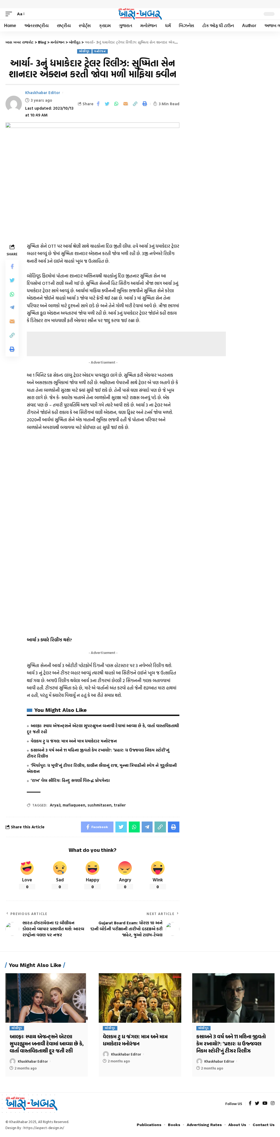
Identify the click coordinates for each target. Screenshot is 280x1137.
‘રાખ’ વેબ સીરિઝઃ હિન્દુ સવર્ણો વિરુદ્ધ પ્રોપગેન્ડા (70, 780)
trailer (120, 805)
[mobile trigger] (10, 13)
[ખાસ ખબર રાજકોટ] (140, 14)
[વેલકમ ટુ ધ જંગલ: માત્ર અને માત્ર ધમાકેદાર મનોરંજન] (140, 998)
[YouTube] (264, 1103)
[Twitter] (257, 1103)
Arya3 (55, 805)
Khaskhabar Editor (42, 92)
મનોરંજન (100, 51)
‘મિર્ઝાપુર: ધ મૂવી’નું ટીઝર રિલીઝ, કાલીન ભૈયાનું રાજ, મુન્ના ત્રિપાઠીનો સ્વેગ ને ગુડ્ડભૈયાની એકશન (102, 768)
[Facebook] (250, 1103)
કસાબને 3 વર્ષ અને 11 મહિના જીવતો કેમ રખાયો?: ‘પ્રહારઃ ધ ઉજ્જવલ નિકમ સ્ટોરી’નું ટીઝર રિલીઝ (98, 753)
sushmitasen (100, 805)
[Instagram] (273, 1103)
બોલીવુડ (84, 51)
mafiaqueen (74, 805)
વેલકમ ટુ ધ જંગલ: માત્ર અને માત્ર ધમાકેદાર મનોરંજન (74, 741)
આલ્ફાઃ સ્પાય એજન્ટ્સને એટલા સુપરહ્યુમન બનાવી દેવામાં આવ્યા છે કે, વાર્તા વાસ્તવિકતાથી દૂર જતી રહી (103, 729)
